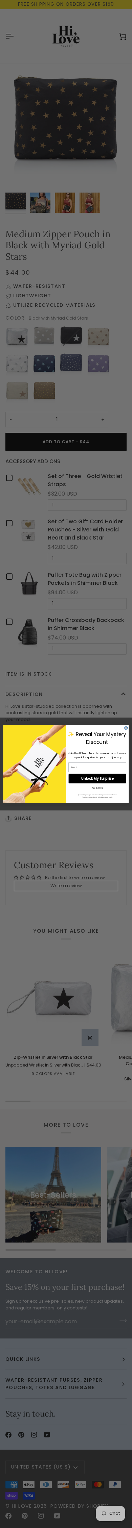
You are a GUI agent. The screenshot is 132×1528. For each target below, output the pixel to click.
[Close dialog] (126, 728)
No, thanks (97, 788)
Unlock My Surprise (97, 778)
